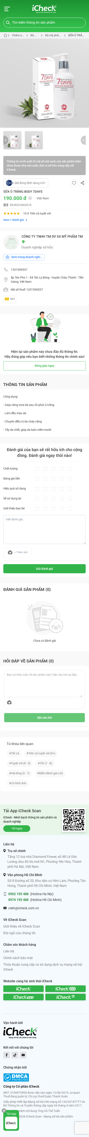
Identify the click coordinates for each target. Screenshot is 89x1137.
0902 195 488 (18, 894)
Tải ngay (16, 828)
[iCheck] (23, 988)
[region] (44, 83)
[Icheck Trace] (23, 997)
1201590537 (19, 269)
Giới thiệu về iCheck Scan (21, 926)
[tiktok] (15, 1055)
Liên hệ (8, 951)
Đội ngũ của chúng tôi (19, 933)
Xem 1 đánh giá (13, 220)
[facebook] (6, 1055)
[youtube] (23, 1055)
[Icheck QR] (65, 988)
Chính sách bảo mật (18, 958)
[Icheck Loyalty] (65, 997)
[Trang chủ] (44, 9)
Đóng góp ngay (44, 365)
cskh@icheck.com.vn (23, 908)
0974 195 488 (18, 900)
